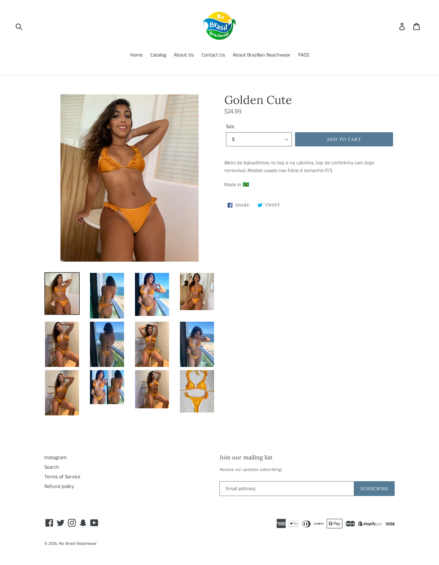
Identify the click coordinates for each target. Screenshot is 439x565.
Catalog (158, 55)
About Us (184, 55)
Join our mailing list (246, 457)
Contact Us (213, 55)
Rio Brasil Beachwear (78, 544)
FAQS (303, 55)
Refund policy (59, 486)
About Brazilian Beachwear (262, 55)
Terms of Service (62, 477)
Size (230, 126)
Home (136, 55)
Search (51, 467)
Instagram (55, 457)
